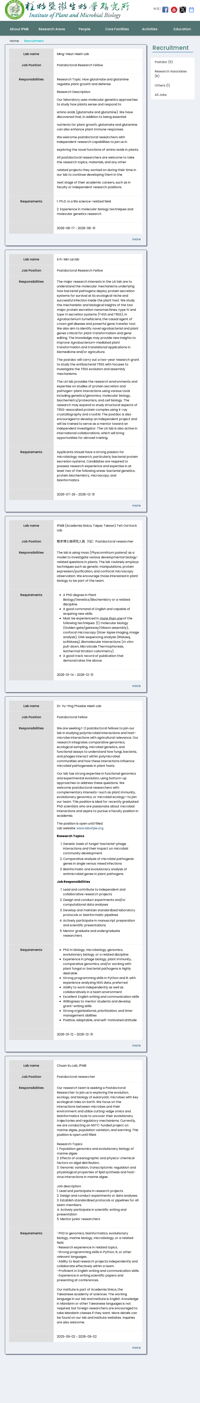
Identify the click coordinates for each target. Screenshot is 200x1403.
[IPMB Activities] (191, 10)
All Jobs (161, 95)
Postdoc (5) (164, 62)
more (136, 239)
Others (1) (162, 85)
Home (14, 41)
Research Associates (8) (171, 73)
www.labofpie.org (90, 828)
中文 (156, 9)
